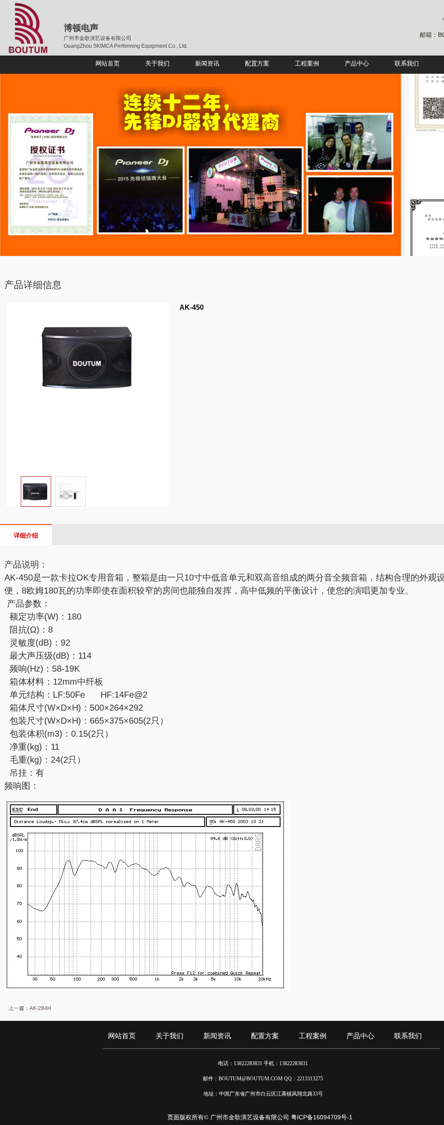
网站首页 (122, 1036)
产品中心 (360, 1036)
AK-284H (40, 1008)
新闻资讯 (217, 1036)
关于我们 (169, 1036)
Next (160, 499)
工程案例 (312, 1036)
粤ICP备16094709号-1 (322, 1117)
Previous (15, 499)
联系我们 (408, 1036)
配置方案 (265, 1036)
